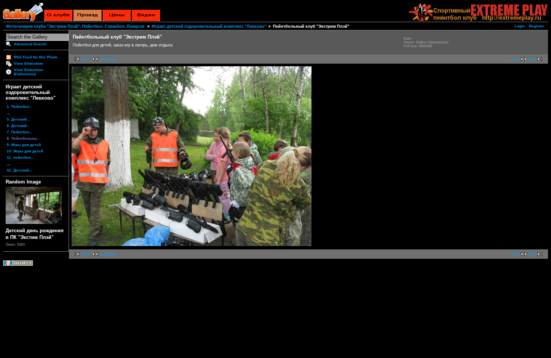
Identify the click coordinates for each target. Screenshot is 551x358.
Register (536, 26)
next (514, 59)
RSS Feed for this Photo (35, 57)
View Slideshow (28, 63)
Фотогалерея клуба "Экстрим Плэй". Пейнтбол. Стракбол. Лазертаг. (75, 26)
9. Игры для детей (24, 145)
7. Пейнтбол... (20, 132)
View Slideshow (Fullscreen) (28, 72)
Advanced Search (30, 44)
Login (520, 26)
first (85, 59)
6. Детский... (18, 126)
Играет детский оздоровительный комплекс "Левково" (209, 26)
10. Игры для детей (25, 151)
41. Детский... (19, 170)
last (532, 59)
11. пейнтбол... (20, 157)
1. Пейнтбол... (20, 106)
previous (108, 59)
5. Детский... (18, 119)
